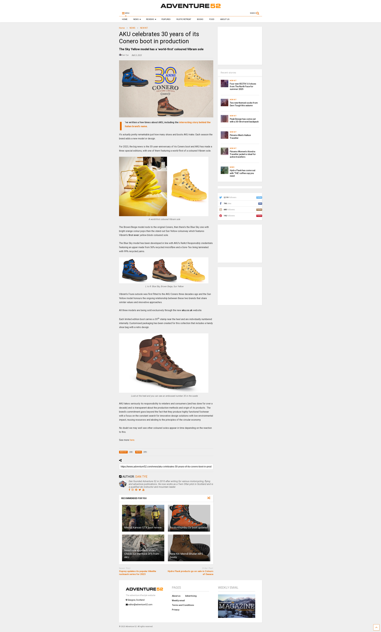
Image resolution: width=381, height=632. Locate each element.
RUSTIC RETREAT (184, 19)
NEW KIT (233, 80)
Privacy (175, 610)
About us (176, 596)
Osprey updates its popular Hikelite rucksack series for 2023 (137, 573)
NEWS (136, 19)
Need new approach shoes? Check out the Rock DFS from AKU (141, 554)
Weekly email (178, 600)
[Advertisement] (240, 45)
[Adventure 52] (190, 8)
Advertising (191, 596)
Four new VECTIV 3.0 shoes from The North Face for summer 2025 (243, 86)
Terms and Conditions (183, 605)
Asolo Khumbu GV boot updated (189, 527)
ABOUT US (224, 19)
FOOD (211, 19)
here (132, 440)
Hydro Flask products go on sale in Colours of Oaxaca (190, 573)
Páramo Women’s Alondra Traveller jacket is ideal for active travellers (243, 154)
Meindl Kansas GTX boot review (143, 527)
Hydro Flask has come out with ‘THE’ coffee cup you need (242, 173)
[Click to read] (143, 518)
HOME (124, 19)
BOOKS (200, 19)
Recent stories (228, 72)
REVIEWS (150, 19)
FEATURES (166, 19)
